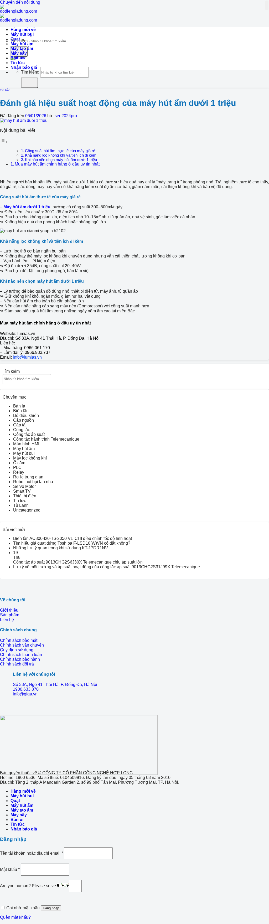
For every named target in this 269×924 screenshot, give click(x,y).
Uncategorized (26, 510)
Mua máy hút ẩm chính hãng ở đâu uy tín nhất (57, 164)
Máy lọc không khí (30, 458)
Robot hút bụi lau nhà (33, 481)
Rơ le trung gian (28, 477)
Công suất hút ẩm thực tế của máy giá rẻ (60, 150)
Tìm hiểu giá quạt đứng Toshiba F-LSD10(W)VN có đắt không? (71, 543)
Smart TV (22, 491)
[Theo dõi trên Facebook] (2, 707)
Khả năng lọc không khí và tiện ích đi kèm (60, 155)
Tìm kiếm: (30, 72)
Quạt (15, 39)
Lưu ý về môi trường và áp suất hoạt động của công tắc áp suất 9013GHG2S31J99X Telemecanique (106, 567)
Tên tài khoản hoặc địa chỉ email (31, 853)
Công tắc (21, 429)
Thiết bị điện (24, 496)
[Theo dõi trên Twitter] (10, 707)
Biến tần (21, 411)
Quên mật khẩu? (15, 917)
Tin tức (18, 62)
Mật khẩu (10, 869)
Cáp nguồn (23, 420)
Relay (18, 472)
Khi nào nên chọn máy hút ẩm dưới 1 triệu (61, 159)
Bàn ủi (17, 58)
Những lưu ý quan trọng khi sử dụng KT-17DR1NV (60, 548)
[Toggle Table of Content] (4, 142)
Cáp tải (20, 425)
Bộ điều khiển (26, 415)
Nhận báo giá (24, 67)
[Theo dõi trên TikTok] (6, 707)
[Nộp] (29, 83)
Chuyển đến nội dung (20, 2)
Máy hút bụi (22, 34)
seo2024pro (66, 115)
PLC (17, 467)
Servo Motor (24, 486)
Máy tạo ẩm (22, 48)
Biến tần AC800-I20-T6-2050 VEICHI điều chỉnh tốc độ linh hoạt (72, 538)
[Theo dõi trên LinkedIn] (15, 707)
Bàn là (19, 406)
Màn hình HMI (26, 444)
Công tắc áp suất (29, 434)
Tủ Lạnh (21, 505)
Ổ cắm (19, 463)
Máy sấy (19, 53)
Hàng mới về (23, 29)
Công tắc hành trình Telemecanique (46, 439)
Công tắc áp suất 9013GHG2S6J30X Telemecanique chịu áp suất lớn (78, 562)
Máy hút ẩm (22, 44)
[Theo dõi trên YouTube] (19, 707)
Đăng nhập (51, 908)
